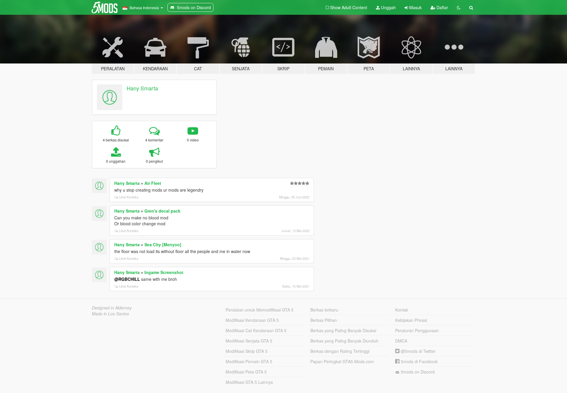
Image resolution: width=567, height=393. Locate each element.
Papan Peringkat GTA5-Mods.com (342, 361)
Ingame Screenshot (163, 272)
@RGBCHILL (127, 279)
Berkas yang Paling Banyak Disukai (343, 330)
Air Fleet (152, 183)
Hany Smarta (142, 88)
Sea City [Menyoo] (162, 244)
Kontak (401, 310)
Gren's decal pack (162, 211)
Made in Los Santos (110, 314)
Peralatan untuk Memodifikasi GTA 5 (260, 310)
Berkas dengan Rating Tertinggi (339, 351)
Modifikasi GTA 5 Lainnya (249, 382)
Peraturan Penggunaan (417, 330)
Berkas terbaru (324, 310)
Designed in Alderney (112, 308)
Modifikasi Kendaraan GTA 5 (252, 320)
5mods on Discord (417, 372)
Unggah (388, 7)
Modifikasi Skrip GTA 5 (247, 351)
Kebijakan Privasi (411, 320)
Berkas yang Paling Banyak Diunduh (344, 341)
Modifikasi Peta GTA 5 (246, 372)
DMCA (401, 341)
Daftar (441, 7)
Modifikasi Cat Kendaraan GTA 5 (256, 330)
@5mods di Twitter (418, 351)
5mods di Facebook (419, 361)
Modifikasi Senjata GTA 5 (249, 341)
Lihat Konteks (129, 197)
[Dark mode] (458, 7)
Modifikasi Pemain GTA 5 (249, 361)
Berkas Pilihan (323, 320)
